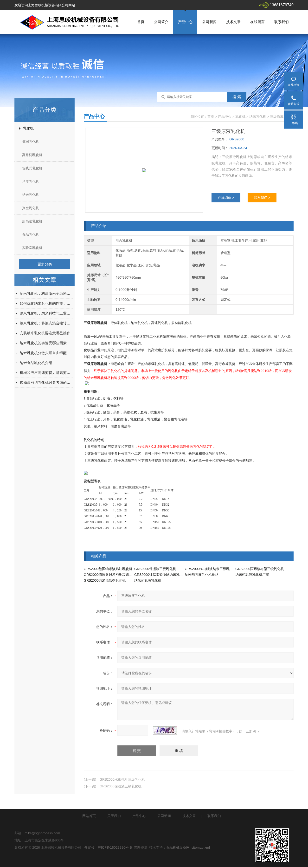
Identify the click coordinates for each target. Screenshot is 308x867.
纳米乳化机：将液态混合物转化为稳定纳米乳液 (46, 323)
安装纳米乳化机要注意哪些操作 (45, 333)
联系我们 (281, 22)
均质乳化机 (30, 181)
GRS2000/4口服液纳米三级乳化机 (210, 569)
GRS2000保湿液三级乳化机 (155, 569)
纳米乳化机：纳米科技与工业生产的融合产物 (46, 313)
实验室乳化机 (32, 248)
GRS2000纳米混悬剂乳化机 (105, 580)
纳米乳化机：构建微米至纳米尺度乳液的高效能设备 (46, 293)
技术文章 (233, 22)
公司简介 (161, 22)
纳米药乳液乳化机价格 (201, 575)
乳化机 (28, 128)
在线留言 (257, 22)
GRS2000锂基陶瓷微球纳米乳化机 (160, 575)
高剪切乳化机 (32, 155)
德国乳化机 (30, 142)
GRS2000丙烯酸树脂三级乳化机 (259, 569)
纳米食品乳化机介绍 (36, 363)
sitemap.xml (201, 847)
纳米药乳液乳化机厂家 (252, 575)
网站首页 (89, 816)
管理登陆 (140, 847)
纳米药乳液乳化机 (147, 580)
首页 (140, 22)
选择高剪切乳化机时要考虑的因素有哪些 (46, 382)
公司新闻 (209, 22)
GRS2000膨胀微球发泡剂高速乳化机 (111, 575)
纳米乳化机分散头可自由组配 (43, 353)
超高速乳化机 (32, 221)
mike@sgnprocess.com (42, 833)
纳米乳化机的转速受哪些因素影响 (46, 343)
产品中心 (185, 22)
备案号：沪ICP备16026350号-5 (108, 847)
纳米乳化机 (30, 195)
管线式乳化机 (32, 168)
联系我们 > (262, 198)
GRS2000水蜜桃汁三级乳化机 (122, 779)
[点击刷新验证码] (165, 730)
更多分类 (45, 264)
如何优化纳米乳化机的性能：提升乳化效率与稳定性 (46, 303)
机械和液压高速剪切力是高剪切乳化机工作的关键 (46, 373)
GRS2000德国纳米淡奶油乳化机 (108, 569)
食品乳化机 (30, 234)
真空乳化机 (30, 208)
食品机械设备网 (178, 847)
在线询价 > (226, 198)
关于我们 (114, 816)
